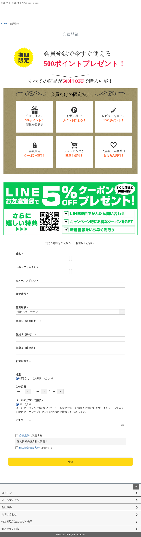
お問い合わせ (9, 514)
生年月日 (21, 386)
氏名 (20, 253)
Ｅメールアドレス (28, 280)
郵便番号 (22, 293)
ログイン (6, 492)
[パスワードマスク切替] (122, 424)
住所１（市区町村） (29, 320)
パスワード (24, 420)
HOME (4, 23)
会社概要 (6, 507)
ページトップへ (136, 487)
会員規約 (24, 435)
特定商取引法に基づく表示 (16, 521)
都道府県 (22, 307)
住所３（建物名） (26, 347)
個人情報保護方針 (29, 447)
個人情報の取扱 (10, 528)
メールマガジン (10, 500)
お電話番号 (24, 361)
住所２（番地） (26, 334)
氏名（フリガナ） (28, 267)
